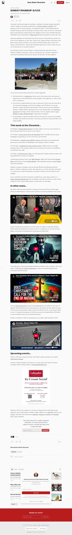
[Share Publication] (54, 2)
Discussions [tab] (21, 469)
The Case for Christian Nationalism (26, 268)
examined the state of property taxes (30, 146)
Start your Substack (32, 528)
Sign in (67, 2)
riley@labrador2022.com (39, 365)
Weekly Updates (14, 8)
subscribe (50, 412)
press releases (57, 161)
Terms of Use (42, 496)
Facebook (35, 415)
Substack (28, 96)
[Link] (8, 125)
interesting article (21, 306)
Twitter (12, 415)
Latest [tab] (15, 469)
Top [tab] (12, 469)
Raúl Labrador (32, 161)
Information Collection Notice (35, 497)
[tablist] (16, 451)
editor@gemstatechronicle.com (19, 179)
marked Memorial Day (25, 129)
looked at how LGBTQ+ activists (30, 140)
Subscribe (60, 2)
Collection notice (45, 525)
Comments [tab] (13, 451)
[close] (49, 473)
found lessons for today (25, 154)
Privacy (35, 525)
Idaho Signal (34, 35)
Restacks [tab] (20, 451)
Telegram (41, 415)
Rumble (56, 415)
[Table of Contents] (2, 267)
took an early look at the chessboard (29, 135)
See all (13, 504)
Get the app (43, 528)
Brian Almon (16, 16)
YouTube (48, 415)
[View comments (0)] (16, 20)
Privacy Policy (46, 497)
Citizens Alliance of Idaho (45, 26)
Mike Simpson (36, 159)
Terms (38, 525)
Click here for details (16, 359)
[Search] (51, 2)
